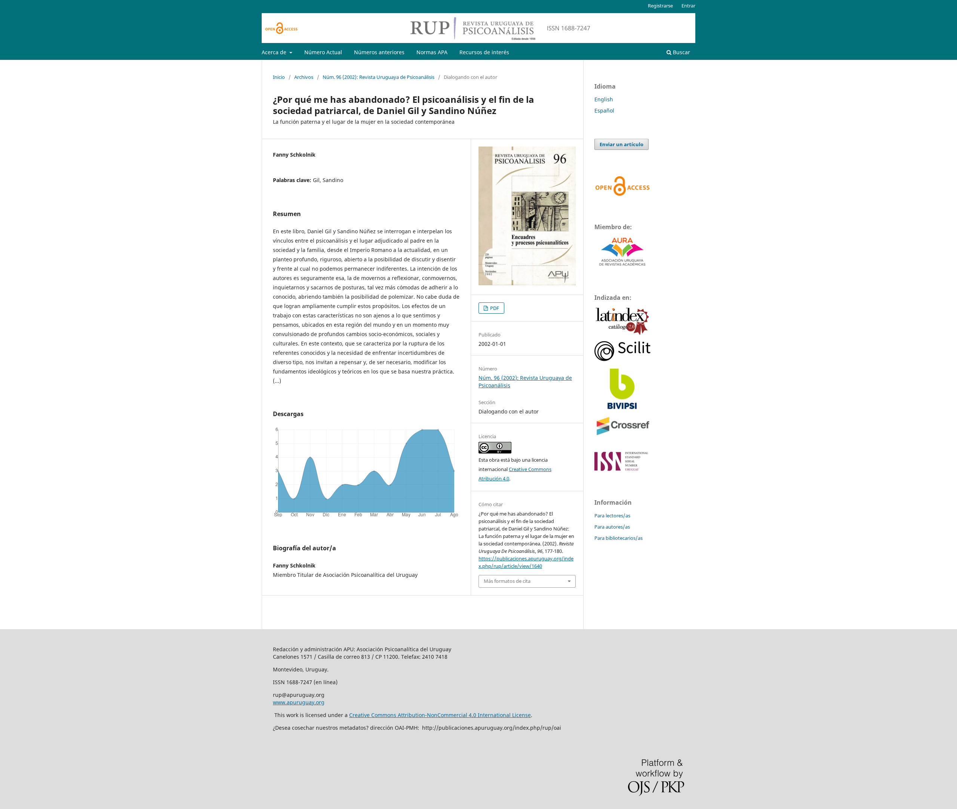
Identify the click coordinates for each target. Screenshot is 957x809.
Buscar (680, 52)
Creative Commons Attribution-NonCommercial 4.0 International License (440, 715)
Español (604, 110)
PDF (494, 308)
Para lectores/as (612, 515)
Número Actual (323, 52)
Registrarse (660, 5)
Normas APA (431, 52)
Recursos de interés (484, 52)
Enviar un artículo (621, 144)
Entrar (688, 5)
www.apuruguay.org (298, 702)
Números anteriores (379, 52)
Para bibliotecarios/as (618, 538)
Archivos (303, 77)
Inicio (279, 77)
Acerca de (275, 52)
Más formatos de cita (507, 581)
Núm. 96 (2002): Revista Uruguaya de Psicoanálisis (378, 77)
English (603, 99)
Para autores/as (612, 526)
